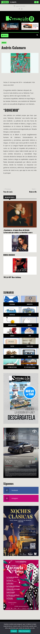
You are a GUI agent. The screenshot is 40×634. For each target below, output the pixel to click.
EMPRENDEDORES (12, 325)
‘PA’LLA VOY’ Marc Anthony (12, 277)
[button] (35, 2)
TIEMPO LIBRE (30, 346)
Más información (24, 631)
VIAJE (30, 315)
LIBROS (12, 356)
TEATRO (12, 346)
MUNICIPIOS (30, 304)
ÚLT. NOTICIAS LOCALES (29, 367)
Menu (5, 35)
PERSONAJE (12, 304)
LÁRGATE (30, 325)
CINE (30, 336)
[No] (38, 628)
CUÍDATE (12, 336)
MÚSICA (4, 42)
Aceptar (13, 631)
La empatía (13, 2)
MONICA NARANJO (9, 255)
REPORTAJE (12, 315)
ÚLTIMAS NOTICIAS (12, 367)
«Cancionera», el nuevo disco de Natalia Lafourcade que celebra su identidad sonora (17, 231)
